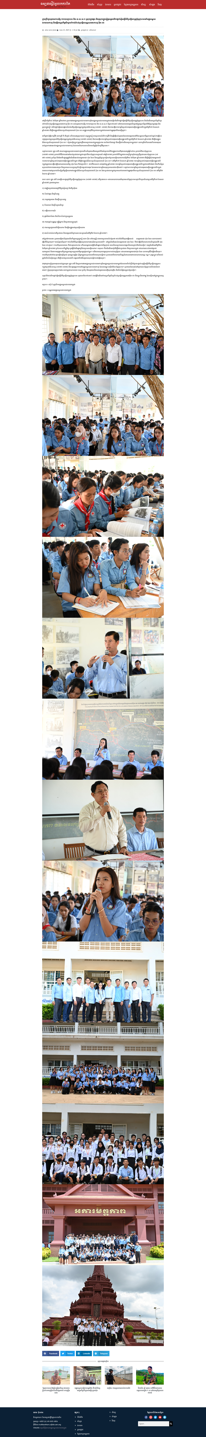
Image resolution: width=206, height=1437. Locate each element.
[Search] (171, 1423)
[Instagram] (150, 1417)
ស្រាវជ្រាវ (117, 4)
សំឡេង (152, 4)
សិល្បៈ (143, 4)
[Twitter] (155, 1417)
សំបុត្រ (99, 4)
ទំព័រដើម (91, 4)
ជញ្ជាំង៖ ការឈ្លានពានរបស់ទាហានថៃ (118, 1388)
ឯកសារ (108, 4)
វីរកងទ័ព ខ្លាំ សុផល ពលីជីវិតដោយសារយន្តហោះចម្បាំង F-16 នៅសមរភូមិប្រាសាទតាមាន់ (150, 1390)
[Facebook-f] (146, 1417)
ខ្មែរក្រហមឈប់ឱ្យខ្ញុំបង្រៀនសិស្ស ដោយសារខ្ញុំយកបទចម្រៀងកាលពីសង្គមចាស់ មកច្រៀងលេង (56, 1390)
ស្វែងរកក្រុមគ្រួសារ (131, 4)
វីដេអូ (160, 4)
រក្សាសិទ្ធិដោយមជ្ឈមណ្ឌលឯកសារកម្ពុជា (53, 1428)
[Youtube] (160, 1417)
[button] (50, 1353)
